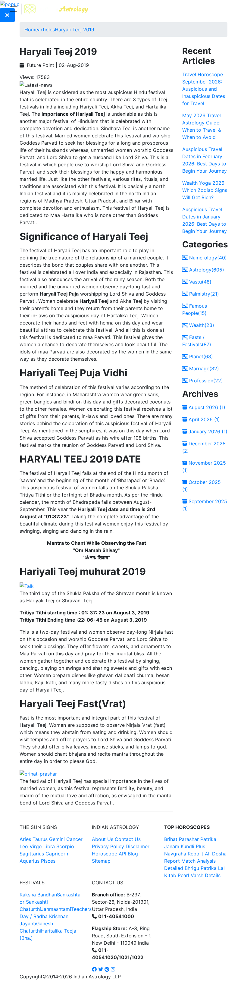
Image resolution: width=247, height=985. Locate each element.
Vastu (199, 282)
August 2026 (206, 407)
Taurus (40, 839)
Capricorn (56, 854)
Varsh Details (205, 875)
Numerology (207, 258)
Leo (24, 846)
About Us (102, 839)
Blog (133, 854)
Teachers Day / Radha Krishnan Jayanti (56, 916)
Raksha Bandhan (38, 895)
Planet (200, 356)
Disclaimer (137, 846)
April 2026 (203, 419)
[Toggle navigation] (13, 9)
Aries (26, 839)
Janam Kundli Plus (184, 846)
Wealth (201, 325)
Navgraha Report (183, 854)
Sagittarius (32, 854)
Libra (49, 846)
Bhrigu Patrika (201, 868)
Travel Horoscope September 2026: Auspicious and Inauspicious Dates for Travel (203, 88)
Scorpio (65, 846)
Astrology (206, 270)
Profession (205, 381)
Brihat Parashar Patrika (190, 839)
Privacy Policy (108, 846)
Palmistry (203, 294)
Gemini (57, 839)
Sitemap (101, 861)
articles (46, 30)
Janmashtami (56, 909)
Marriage (203, 368)
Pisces (48, 861)
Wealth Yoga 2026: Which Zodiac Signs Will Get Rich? (204, 190)
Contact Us (128, 839)
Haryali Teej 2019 (74, 30)
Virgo (36, 846)
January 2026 (207, 431)
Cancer (74, 839)
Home (31, 30)
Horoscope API (109, 854)
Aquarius (29, 861)
